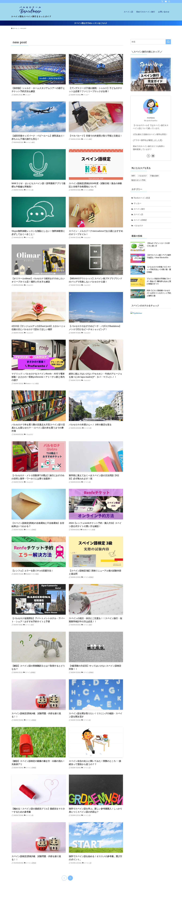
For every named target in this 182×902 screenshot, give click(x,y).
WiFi (133, 176)
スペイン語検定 (140, 220)
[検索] (169, 1)
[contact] (165, 1)
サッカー (137, 203)
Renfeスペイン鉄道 (142, 198)
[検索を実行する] (168, 41)
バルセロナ (142, 176)
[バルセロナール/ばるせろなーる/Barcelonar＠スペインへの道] (31, 11)
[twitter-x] (162, 1)
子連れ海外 (154, 176)
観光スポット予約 (138, 180)
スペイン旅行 (139, 209)
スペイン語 (138, 214)
